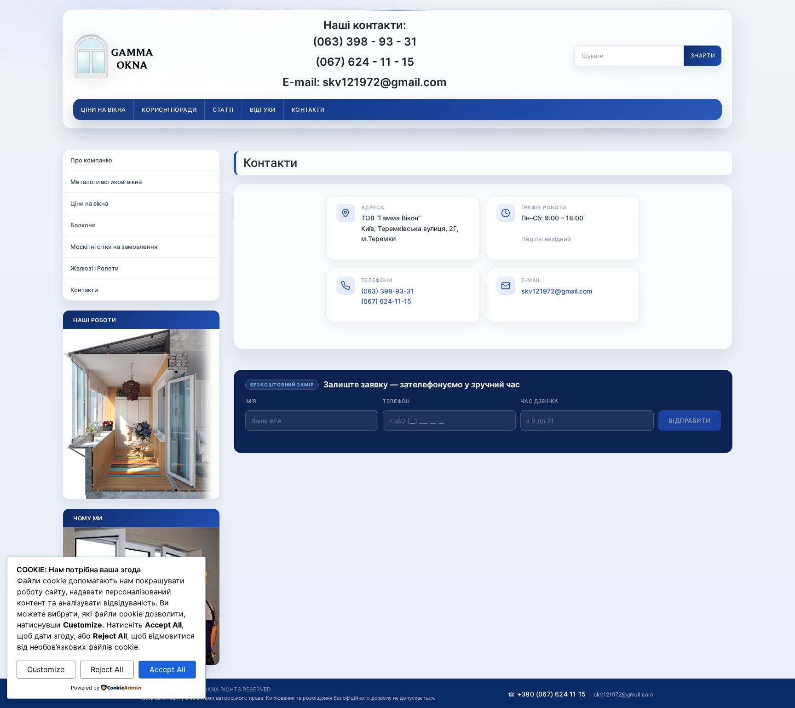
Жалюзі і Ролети (94, 268)
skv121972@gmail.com (556, 291)
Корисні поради (169, 109)
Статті (223, 109)
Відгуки (263, 109)
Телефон (396, 401)
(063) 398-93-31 (387, 291)
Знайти (703, 55)
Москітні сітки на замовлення (113, 246)
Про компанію (91, 160)
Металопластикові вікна (106, 181)
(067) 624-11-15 (386, 301)
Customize (45, 669)
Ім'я (251, 401)
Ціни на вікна (103, 109)
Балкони (83, 225)
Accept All (167, 669)
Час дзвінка (539, 401)
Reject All (107, 669)
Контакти (308, 109)
